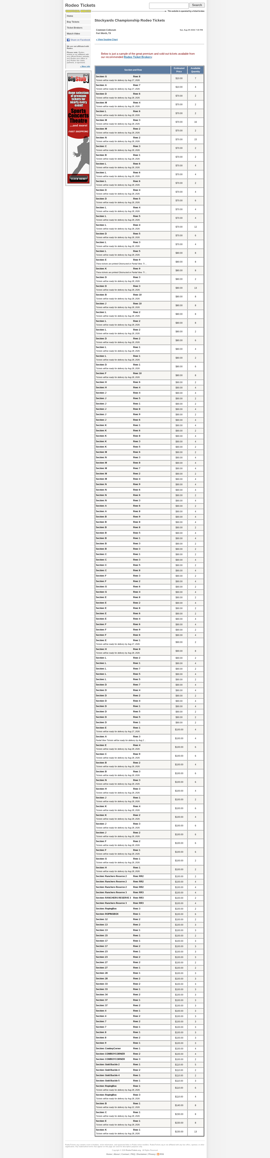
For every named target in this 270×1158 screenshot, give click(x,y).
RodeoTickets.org (133, 1150)
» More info (85, 66)
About (117, 1154)
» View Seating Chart (107, 39)
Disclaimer (142, 1154)
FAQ (133, 1154)
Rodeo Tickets (80, 5)
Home (70, 16)
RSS (162, 1154)
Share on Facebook (80, 40)
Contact (125, 1154)
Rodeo (134, 1145)
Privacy (151, 1154)
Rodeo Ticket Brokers (138, 57)
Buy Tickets (73, 22)
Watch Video (73, 33)
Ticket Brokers (74, 27)
